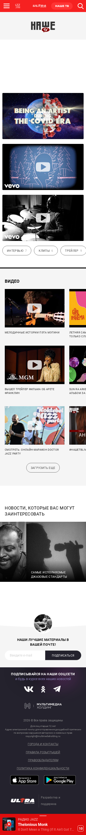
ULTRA (39, 6)
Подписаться (63, 655)
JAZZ (16, 6)
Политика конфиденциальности (43, 768)
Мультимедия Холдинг (43, 706)
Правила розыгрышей (43, 752)
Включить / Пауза (9, 824)
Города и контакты (43, 744)
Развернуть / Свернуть (43, 815)
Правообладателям (43, 760)
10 (81, 828)
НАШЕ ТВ (62, 6)
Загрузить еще (43, 468)
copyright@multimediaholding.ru (43, 736)
